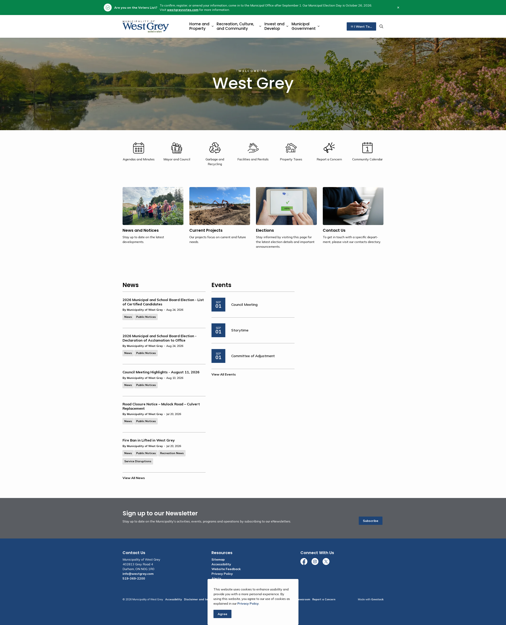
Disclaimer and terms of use (202, 599)
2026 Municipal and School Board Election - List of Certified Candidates (163, 302)
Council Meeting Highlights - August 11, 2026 (161, 372)
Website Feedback (226, 569)
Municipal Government (304, 26)
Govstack (377, 599)
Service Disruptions (137, 461)
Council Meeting (244, 304)
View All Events (223, 374)
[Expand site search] (381, 26)
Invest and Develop (274, 26)
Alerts (216, 578)
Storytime (239, 330)
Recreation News (172, 453)
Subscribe (370, 521)
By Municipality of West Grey (143, 310)
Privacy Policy (248, 603)
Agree (222, 614)
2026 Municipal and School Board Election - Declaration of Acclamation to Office (159, 338)
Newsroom (303, 599)
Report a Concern (323, 599)
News (128, 317)
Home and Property (199, 26)
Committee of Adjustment (253, 356)
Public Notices (146, 317)
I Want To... (363, 26)
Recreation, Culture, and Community (235, 26)
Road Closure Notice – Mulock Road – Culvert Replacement (161, 406)
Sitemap (218, 559)
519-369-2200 (134, 578)
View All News (134, 478)
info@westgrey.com (138, 574)
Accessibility (221, 564)
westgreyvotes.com (182, 10)
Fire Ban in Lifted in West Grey (149, 440)
